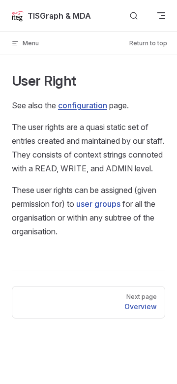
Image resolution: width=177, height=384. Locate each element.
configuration (82, 105)
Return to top (148, 43)
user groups (98, 204)
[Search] (134, 16)
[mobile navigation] (161, 16)
